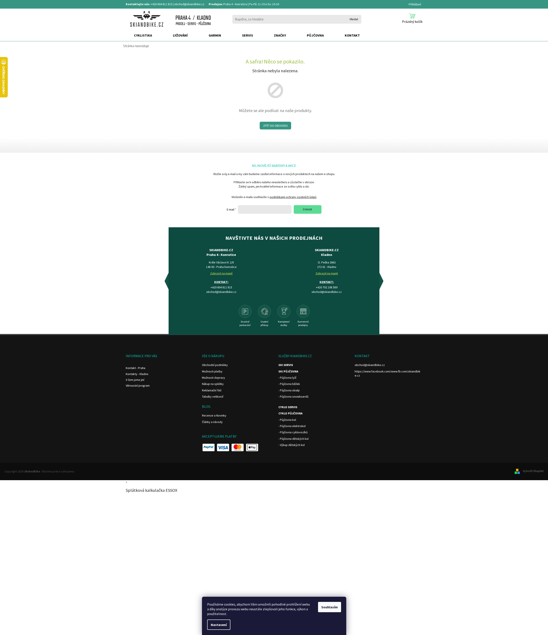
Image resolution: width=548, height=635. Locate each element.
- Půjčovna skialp (289, 390)
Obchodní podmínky (215, 365)
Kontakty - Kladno (137, 374)
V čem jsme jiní (135, 380)
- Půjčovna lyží (287, 378)
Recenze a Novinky (214, 415)
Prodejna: (216, 4)
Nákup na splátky (213, 384)
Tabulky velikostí (212, 396)
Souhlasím (329, 607)
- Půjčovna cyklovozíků (293, 432)
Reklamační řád (211, 390)
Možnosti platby (212, 371)
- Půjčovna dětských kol (293, 439)
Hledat (354, 19)
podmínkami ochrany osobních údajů (293, 197)
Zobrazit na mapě (221, 273)
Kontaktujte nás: (138, 4)
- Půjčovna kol (287, 420)
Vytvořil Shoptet (533, 471)
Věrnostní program (138, 385)
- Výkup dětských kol (291, 445)
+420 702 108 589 (326, 287)
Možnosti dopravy (213, 378)
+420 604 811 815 (161, 4)
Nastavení (219, 625)
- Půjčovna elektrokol (292, 426)
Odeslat (307, 209)
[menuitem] (143, 35)
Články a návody (212, 422)
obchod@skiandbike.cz (189, 4)
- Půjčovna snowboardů (293, 396)
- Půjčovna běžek (289, 384)
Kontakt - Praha (135, 368)
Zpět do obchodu (275, 126)
